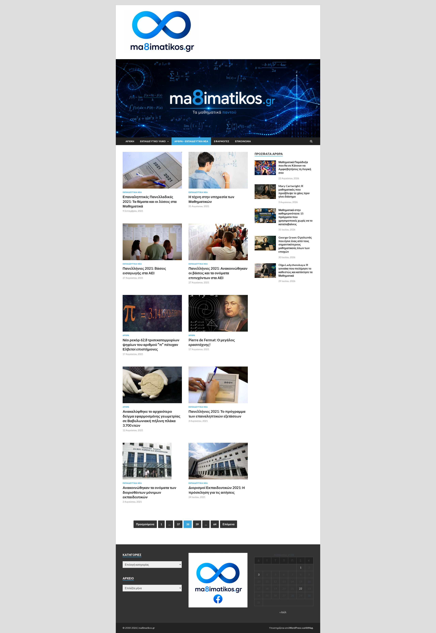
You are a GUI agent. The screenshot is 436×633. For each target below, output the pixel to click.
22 (300, 588)
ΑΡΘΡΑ (126, 335)
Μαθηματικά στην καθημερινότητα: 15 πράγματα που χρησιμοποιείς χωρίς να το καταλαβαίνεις (295, 217)
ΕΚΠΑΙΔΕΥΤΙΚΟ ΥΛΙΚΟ (153, 141)
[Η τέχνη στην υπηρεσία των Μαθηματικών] (218, 171)
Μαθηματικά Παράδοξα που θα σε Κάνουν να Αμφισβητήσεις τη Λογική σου (294, 167)
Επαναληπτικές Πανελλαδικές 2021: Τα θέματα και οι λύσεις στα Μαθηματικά (150, 201)
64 (214, 524)
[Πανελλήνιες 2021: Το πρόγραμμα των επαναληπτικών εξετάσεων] (218, 386)
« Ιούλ (282, 612)
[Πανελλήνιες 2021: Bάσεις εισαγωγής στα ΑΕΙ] (152, 243)
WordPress (295, 627)
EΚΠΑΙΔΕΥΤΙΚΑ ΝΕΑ (132, 192)
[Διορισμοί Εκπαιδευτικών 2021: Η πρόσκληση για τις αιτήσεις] (218, 462)
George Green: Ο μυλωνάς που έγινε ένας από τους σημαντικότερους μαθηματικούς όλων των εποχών (295, 244)
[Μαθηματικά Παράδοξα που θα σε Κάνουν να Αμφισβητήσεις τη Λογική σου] (265, 162)
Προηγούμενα (145, 524)
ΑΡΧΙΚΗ (130, 141)
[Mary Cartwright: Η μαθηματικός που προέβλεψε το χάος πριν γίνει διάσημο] (265, 186)
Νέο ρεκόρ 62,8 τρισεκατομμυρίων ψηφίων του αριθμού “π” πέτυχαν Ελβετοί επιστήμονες (151, 344)
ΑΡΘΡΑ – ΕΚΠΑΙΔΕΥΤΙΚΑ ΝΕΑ (191, 141)
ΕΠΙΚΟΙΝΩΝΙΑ (243, 141)
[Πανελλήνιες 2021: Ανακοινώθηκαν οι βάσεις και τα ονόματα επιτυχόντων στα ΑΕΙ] (218, 243)
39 (197, 524)
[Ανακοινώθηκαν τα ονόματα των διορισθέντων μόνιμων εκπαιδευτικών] (152, 462)
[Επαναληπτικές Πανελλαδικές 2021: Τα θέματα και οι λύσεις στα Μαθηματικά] (152, 171)
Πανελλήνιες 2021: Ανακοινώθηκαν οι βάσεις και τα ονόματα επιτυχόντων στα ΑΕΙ (218, 273)
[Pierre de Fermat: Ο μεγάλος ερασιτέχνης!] (218, 314)
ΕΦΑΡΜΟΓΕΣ (221, 141)
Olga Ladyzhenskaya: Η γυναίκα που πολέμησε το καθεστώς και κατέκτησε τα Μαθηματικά (295, 270)
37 (178, 524)
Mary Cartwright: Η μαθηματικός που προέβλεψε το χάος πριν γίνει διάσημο (294, 191)
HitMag (309, 627)
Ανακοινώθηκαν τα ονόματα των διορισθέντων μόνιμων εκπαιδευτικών (149, 492)
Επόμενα (229, 524)
